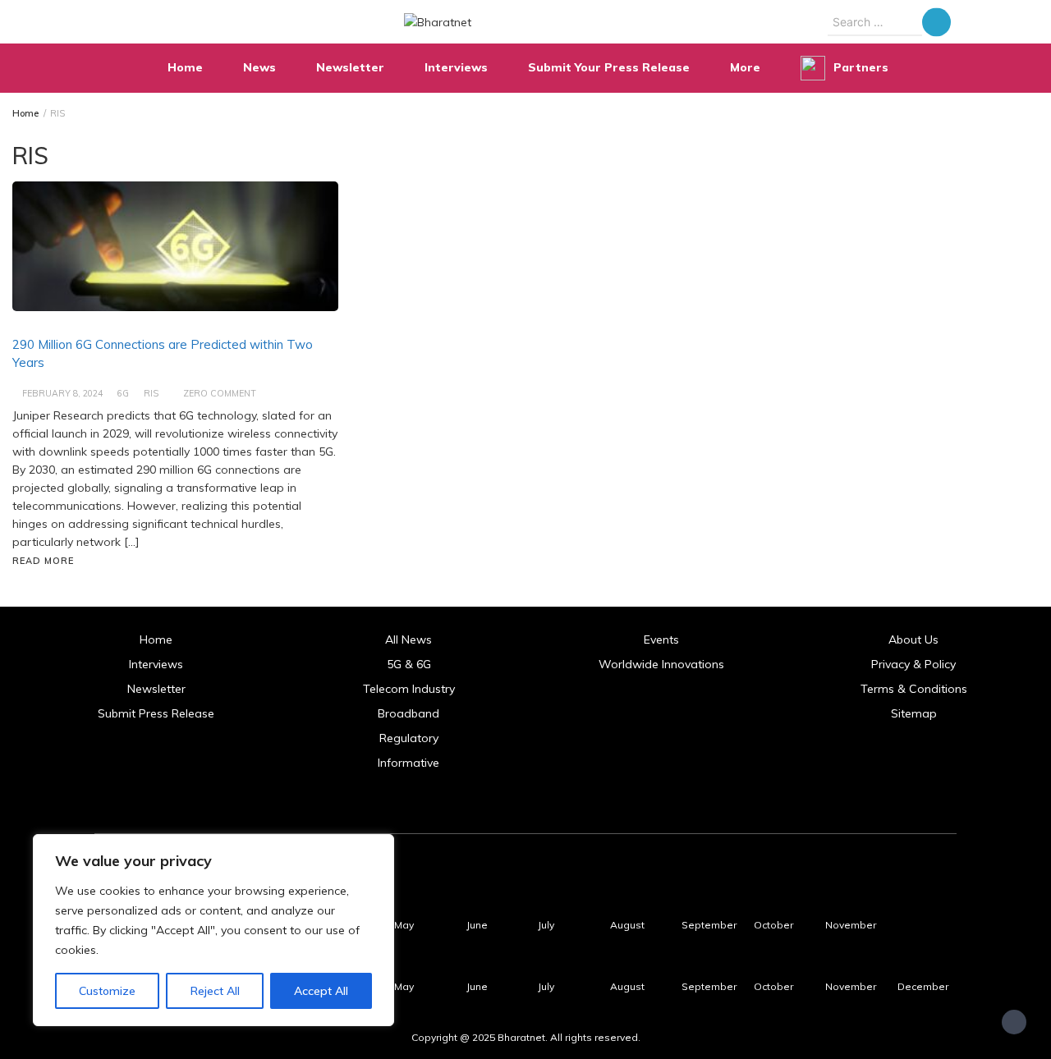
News (259, 67)
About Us (913, 639)
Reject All (215, 990)
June (477, 925)
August (627, 925)
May (404, 925)
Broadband (408, 713)
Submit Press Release (156, 713)
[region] (213, 930)
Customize (107, 990)
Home (185, 67)
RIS (151, 393)
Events (661, 639)
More (745, 67)
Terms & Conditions (914, 688)
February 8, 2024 (62, 393)
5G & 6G (409, 664)
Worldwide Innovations (661, 664)
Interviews (456, 67)
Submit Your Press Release (609, 67)
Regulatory (408, 738)
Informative (408, 762)
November (850, 925)
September (709, 925)
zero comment (219, 393)
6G (123, 393)
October (773, 925)
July (546, 925)
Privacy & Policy (913, 664)
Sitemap (914, 713)
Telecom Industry (409, 688)
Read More (43, 560)
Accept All (321, 990)
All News (408, 639)
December (922, 986)
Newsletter (350, 67)
